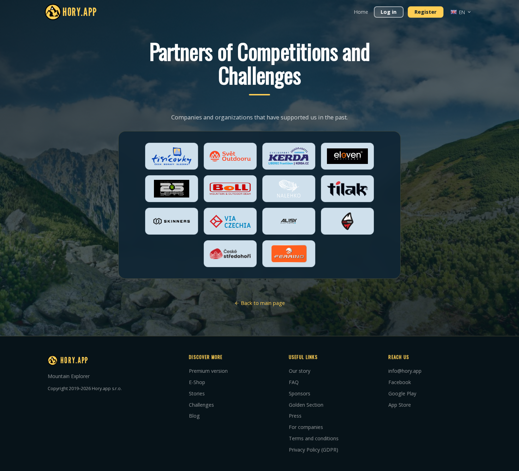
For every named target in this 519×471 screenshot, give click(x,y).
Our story (299, 370)
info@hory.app (405, 370)
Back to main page (262, 303)
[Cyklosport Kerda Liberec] (288, 156)
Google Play (402, 393)
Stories (197, 393)
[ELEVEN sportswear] (347, 156)
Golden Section (306, 404)
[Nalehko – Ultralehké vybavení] (288, 188)
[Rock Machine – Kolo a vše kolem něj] (171, 188)
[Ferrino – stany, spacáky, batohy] (288, 253)
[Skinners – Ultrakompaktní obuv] (171, 221)
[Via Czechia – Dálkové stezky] (230, 221)
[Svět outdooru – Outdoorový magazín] (230, 156)
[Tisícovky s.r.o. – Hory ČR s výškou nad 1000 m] (171, 156)
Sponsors (299, 393)
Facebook (399, 382)
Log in (388, 11)
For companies (306, 427)
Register (425, 11)
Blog (194, 415)
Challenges (201, 404)
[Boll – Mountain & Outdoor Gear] (230, 188)
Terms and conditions (314, 438)
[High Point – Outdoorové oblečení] (347, 221)
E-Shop (197, 382)
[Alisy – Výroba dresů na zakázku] (288, 221)
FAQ (294, 382)
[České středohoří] (230, 253)
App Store (399, 404)
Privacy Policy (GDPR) (313, 449)
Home (361, 11)
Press (295, 415)
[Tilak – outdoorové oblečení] (347, 188)
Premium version (208, 370)
